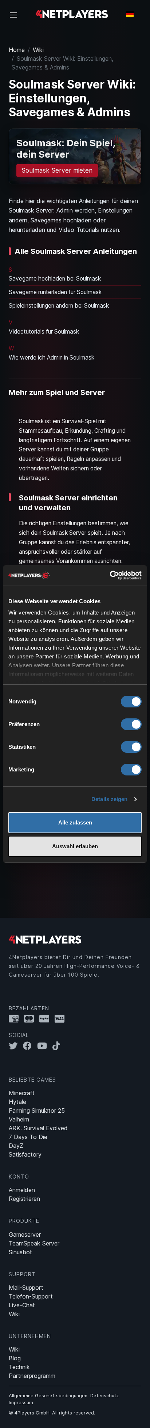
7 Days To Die (28, 1136)
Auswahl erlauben (75, 846)
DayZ (16, 1145)
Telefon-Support (31, 1296)
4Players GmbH (32, 1413)
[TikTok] (57, 1045)
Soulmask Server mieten (56, 170)
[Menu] (16, 14)
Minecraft (22, 1093)
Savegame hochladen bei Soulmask (55, 278)
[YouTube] (44, 1045)
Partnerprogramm (32, 1375)
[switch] (131, 724)
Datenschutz (104, 1395)
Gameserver (25, 1234)
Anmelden (22, 1190)
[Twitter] (16, 1045)
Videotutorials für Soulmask (44, 331)
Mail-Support (26, 1287)
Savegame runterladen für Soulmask (55, 292)
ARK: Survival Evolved (38, 1128)
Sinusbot (20, 1252)
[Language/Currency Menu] (129, 14)
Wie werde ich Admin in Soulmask (51, 357)
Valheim (19, 1119)
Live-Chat (22, 1305)
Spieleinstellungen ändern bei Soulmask (59, 305)
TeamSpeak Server (34, 1243)
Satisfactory (25, 1154)
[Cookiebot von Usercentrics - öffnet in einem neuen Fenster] (110, 575)
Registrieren (24, 1198)
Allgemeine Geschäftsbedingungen (48, 1395)
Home (17, 49)
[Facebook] (30, 1045)
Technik (19, 1367)
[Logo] (71, 13)
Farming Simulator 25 (37, 1110)
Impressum (21, 1402)
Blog (15, 1358)
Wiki (38, 49)
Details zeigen (109, 799)
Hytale (17, 1101)
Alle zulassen (75, 822)
